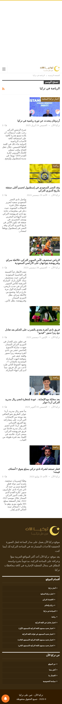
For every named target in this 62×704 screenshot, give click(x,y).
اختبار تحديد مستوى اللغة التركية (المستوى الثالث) (35, 640)
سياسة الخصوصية (49, 681)
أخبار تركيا (52, 588)
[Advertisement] (31, 33)
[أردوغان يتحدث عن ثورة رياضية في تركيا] (45, 106)
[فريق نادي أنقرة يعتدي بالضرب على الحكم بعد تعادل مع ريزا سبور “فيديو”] (45, 315)
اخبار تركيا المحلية (47, 594)
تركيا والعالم (49, 606)
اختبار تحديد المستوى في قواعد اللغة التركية (37, 634)
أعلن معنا (52, 670)
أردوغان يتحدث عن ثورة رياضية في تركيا (38, 121)
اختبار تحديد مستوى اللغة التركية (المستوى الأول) (36, 628)
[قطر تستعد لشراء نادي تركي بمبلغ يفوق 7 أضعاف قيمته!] (45, 455)
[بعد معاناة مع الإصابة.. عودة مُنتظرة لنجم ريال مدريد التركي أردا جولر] (45, 385)
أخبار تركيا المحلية (50, 99)
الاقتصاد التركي (48, 600)
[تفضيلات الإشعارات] (5, 699)
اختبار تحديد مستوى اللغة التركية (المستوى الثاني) (35, 646)
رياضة (56, 166)
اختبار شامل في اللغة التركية (45, 623)
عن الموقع (52, 664)
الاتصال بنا (52, 676)
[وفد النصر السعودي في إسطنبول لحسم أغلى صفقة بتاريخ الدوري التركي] (45, 173)
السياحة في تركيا (49, 611)
